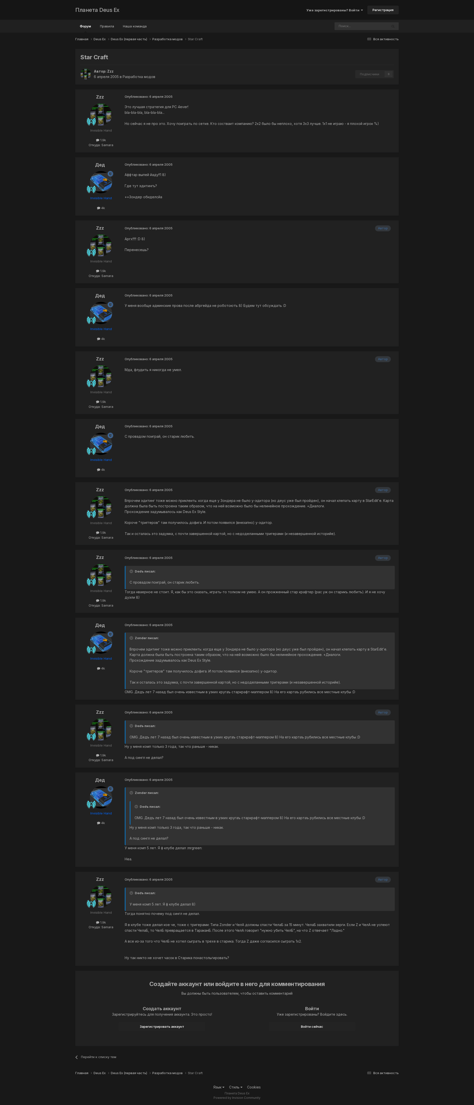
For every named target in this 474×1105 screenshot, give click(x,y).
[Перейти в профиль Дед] (101, 182)
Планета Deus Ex (97, 10)
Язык (217, 1087)
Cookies (254, 1087)
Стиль (234, 1087)
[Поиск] (393, 26)
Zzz (110, 71)
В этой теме (372, 26)
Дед (100, 164)
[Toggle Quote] (132, 571)
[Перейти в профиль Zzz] (85, 74)
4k (102, 208)
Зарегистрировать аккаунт (162, 1026)
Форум (85, 26)
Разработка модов (139, 77)
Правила (107, 26)
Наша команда (135, 26)
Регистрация (383, 10)
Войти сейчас (312, 1026)
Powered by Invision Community (237, 1098)
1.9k (102, 140)
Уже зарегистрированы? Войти (333, 10)
